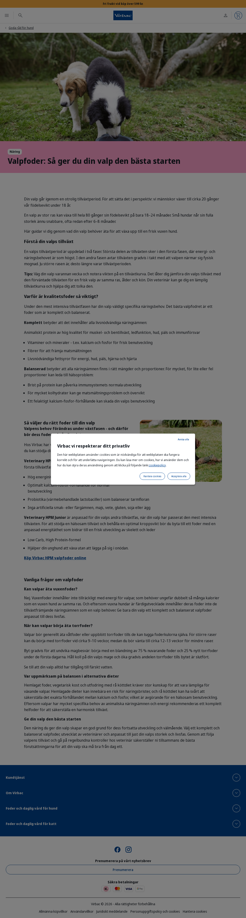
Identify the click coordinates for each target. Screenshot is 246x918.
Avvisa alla (183, 439)
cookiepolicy (157, 465)
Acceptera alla (178, 476)
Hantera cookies (152, 476)
